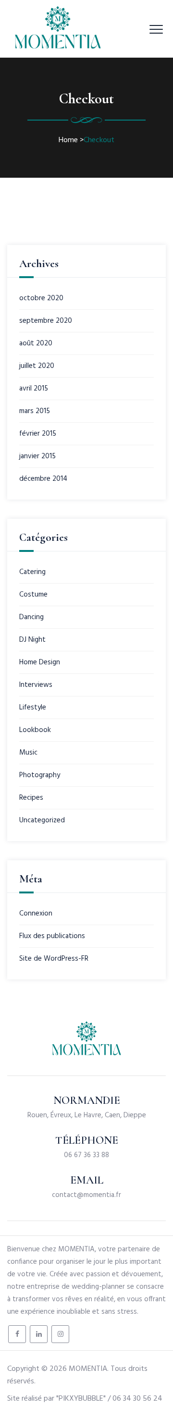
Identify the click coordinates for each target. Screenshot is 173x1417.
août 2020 (35, 343)
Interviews (35, 685)
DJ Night (32, 640)
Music (28, 752)
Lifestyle (32, 707)
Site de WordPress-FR (53, 959)
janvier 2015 (37, 456)
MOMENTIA (88, 1369)
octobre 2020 (41, 298)
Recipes (31, 798)
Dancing (31, 617)
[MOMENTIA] (58, 29)
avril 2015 (33, 388)
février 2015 (37, 434)
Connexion (35, 913)
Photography (39, 775)
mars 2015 (34, 411)
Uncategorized (42, 820)
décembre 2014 (43, 479)
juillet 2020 (36, 366)
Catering (32, 572)
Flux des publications (52, 936)
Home (68, 140)
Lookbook (35, 730)
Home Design (39, 662)
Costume (33, 594)
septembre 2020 (45, 321)
